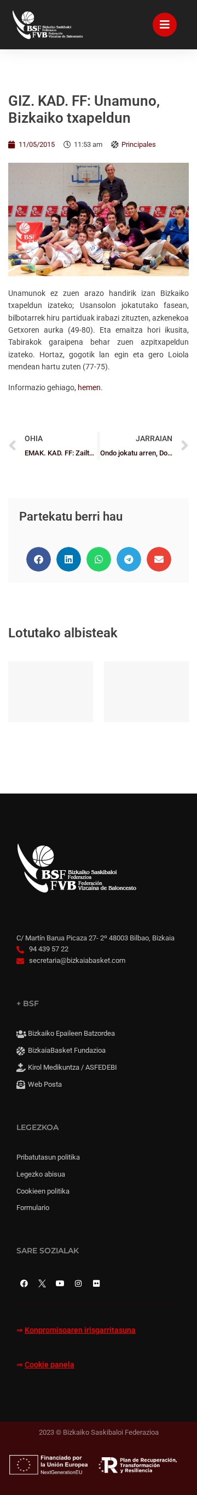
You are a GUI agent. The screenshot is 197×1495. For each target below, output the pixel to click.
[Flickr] (96, 1283)
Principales (138, 144)
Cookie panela (49, 1365)
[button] (38, 559)
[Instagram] (78, 1283)
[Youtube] (60, 1283)
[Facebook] (24, 1283)
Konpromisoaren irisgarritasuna (80, 1330)
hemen (89, 387)
